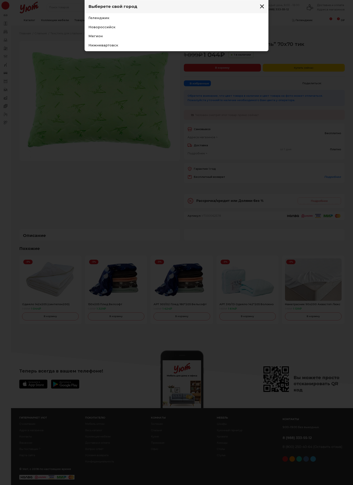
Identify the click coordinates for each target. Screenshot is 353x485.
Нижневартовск (103, 45)
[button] (262, 6)
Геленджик (98, 18)
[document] (176, 242)
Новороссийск (101, 27)
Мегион (95, 36)
